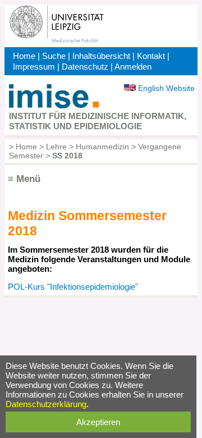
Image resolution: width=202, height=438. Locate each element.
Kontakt (151, 56)
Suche (54, 56)
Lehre (56, 146)
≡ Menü (24, 179)
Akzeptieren (98, 422)
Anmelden (133, 66)
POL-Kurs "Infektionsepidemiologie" (73, 286)
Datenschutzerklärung (46, 404)
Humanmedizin (102, 146)
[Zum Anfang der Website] (54, 105)
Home (24, 56)
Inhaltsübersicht (101, 56)
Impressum (34, 66)
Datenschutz (85, 66)
